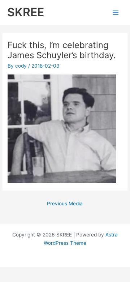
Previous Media (65, 203)
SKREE (25, 12)
